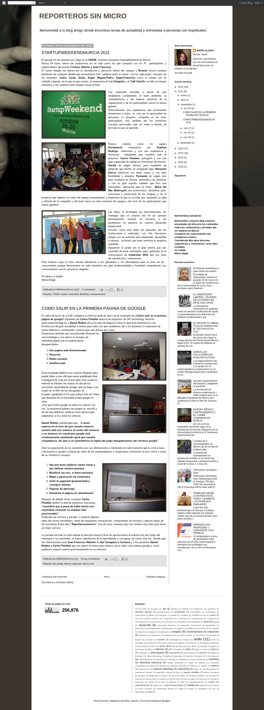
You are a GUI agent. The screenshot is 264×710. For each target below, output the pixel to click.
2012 (181, 148)
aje (54, 563)
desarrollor (210, 625)
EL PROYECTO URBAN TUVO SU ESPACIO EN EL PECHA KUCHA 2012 (206, 327)
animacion (198, 609)
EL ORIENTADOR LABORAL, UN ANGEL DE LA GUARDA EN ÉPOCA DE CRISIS (205, 298)
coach (212, 615)
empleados (164, 632)
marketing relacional (150, 662)
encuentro (200, 635)
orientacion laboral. (143, 672)
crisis (206, 621)
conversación (141, 622)
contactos (211, 618)
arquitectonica (163, 612)
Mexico (194, 666)
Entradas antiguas (155, 576)
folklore (181, 643)
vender (191, 689)
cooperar (169, 622)
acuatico (154, 609)
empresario (155, 635)
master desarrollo (175, 663)
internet (67, 563)
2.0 (136, 609)
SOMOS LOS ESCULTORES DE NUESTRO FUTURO (204, 355)
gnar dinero (192, 646)
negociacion (144, 669)
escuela (149, 640)
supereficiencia (142, 685)
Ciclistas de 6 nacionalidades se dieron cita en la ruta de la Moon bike (205, 445)
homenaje (139, 649)
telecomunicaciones (174, 685)
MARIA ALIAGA (205, 50)
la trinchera (211, 656)
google (60, 563)
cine (204, 615)
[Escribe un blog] (111, 290)
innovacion (157, 652)
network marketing (163, 669)
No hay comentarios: (91, 559)
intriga (213, 653)
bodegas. (162, 615)
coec (137, 618)
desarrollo (145, 625)
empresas (168, 635)
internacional (189, 653)
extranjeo (139, 643)
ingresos (215, 649)
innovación (174, 653)
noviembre (186, 104)
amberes (186, 609)
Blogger (166, 701)
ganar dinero (166, 646)
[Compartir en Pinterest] (122, 290)
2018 (181, 166)
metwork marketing (178, 666)
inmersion (143, 653)
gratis (213, 646)
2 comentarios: (89, 289)
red (177, 679)
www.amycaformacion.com (141, 322)
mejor (191, 663)
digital (179, 628)
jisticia (168, 656)
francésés (142, 646)
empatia (141, 632)
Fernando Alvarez (166, 643)
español (161, 639)
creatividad (195, 622)
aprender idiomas (143, 612)
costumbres (181, 622)
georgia (179, 646)
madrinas (183, 659)
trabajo (191, 685)
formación (204, 643)
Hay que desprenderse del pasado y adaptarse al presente (205, 383)
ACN (144, 609)
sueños (211, 682)
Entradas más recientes (55, 576)
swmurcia (157, 685)
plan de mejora (179, 676)
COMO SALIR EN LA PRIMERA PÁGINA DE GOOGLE (94, 308)
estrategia (173, 640)
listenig (172, 659)
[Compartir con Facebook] (118, 290)
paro (178, 672)
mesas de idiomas (158, 666)
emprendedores (195, 631)
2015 (181, 157)
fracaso (215, 643)
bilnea (151, 615)
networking (183, 669)
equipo (138, 640)
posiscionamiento (197, 676)
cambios (184, 615)
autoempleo (195, 612)
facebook (151, 643)
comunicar (182, 618)
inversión (139, 656)
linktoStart (135, 254)
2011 (181, 91)
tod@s (59, 276)
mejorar (201, 663)
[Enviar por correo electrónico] (107, 290)
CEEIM (92, 59)
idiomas (160, 649)
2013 (181, 153)
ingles (179, 649)
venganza (202, 689)
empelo (152, 632)
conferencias (197, 618)
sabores (172, 682)
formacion (192, 643)
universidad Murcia (165, 689)
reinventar (139, 682)
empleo (64, 294)
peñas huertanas (211, 672)
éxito (213, 640)
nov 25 (187, 132)
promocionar (151, 679)
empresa (142, 635)
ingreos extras (201, 649)
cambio (174, 615)
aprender (212, 609)
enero (184, 95)
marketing (214, 659)
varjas (180, 689)
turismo (216, 685)
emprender (74, 294)
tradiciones (204, 685)
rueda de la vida (156, 682)
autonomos (140, 615)
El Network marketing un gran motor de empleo (206, 269)
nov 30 (187, 137)
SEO (183, 682)
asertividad (180, 612)
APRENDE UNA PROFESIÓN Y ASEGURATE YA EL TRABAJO (203, 528)
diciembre (186, 143)
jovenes (189, 656)
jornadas (178, 656)
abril (183, 100)
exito (198, 639)
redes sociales (189, 679)
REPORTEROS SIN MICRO (83, 16)
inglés (188, 649)
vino (213, 689)
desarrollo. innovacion (191, 625)
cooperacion (155, 622)
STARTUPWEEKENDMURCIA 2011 (76, 52)
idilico (149, 649)
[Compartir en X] (115, 290)
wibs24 (134, 701)
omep (196, 669)
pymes (163, 679)
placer (165, 676)
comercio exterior (151, 618)
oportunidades (209, 669)
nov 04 (187, 108)
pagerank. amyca (80, 563)
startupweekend (97, 294)
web (92, 563)
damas (216, 622)
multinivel (214, 665)
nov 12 (187, 128)
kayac (199, 656)
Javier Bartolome (154, 656)
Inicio (107, 576)
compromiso (168, 618)
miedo (204, 666)
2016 (181, 162)
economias (214, 628)
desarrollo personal (166, 625)
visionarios (139, 692)
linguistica (147, 659)
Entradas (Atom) (64, 582)
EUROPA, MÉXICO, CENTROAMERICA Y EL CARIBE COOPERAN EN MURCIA (204, 415)
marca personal (198, 659)
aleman (174, 609)
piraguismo (153, 676)
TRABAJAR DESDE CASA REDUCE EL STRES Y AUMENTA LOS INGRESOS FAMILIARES (204, 499)
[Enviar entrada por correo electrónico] (101, 289)
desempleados (153, 628)
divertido (189, 628)
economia (201, 628)
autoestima (210, 612)
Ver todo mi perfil (183, 73)
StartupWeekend (129, 59)
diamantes (168, 628)
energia (212, 635)
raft (171, 679)
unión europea (145, 689)
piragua (141, 676)
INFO (170, 649)
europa (186, 640)
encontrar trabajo (184, 635)
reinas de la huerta (207, 679)
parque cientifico (191, 672)
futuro (153, 646)
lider (137, 659)
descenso (139, 628)
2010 (181, 87)
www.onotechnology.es (54, 322)
